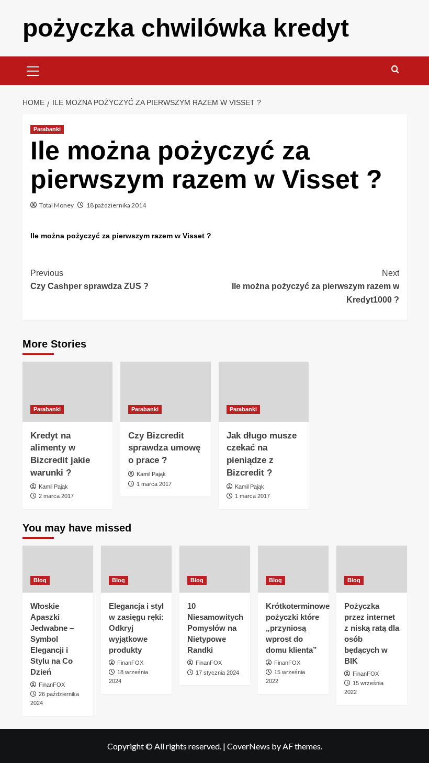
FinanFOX (52, 684)
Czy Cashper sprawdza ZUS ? (89, 280)
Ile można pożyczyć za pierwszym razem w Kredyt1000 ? (315, 286)
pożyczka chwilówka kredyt (185, 28)
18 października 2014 (116, 205)
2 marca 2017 (56, 496)
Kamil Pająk (53, 486)
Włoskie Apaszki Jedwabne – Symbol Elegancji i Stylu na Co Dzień (52, 639)
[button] (32, 69)
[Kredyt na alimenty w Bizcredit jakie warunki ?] (67, 392)
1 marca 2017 (154, 484)
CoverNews (248, 746)
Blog (40, 580)
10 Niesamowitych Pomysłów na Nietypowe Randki (215, 628)
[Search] (395, 70)
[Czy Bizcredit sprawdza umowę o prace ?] (165, 392)
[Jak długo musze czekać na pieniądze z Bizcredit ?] (264, 392)
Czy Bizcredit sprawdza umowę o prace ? (164, 448)
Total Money (56, 205)
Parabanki (47, 129)
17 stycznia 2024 (217, 672)
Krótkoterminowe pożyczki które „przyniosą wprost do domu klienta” (298, 628)
